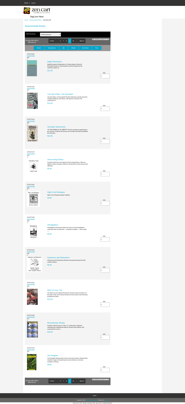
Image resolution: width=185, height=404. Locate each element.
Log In (33, 3)
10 (73, 41)
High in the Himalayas (56, 192)
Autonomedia (31, 55)
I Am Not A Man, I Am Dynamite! (60, 94)
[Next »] (82, 41)
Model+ (39, 48)
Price (96, 48)
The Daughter (52, 355)
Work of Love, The (54, 290)
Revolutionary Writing (56, 323)
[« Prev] (52, 41)
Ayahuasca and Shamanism (58, 257)
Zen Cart (106, 400)
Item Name (85, 48)
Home (26, 3)
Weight (73, 48)
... (76, 41)
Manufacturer (52, 48)
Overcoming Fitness (55, 159)
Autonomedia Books (35, 20)
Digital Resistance (54, 62)
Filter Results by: (31, 34)
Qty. (64, 48)
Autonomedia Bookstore (91, 400)
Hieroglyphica (52, 225)
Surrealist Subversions (56, 127)
